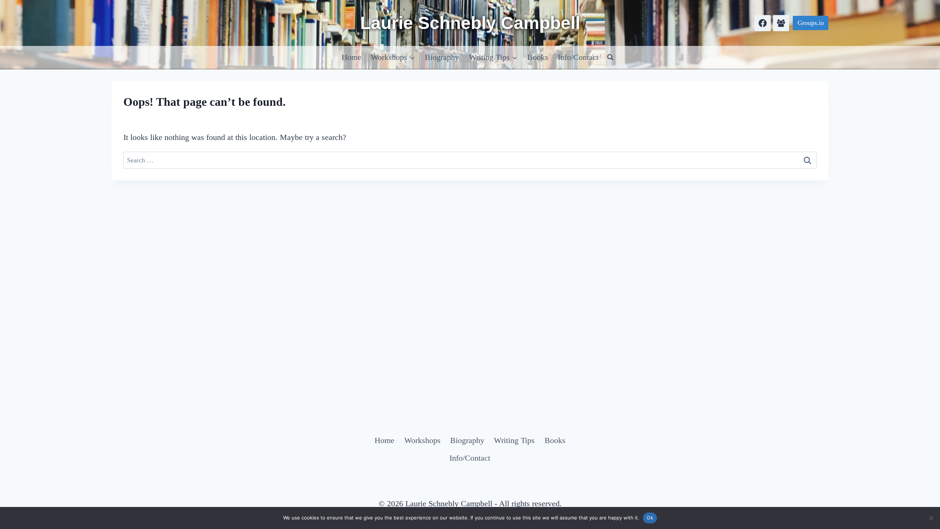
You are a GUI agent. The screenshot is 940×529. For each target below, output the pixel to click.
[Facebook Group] (781, 23)
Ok (650, 518)
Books (537, 57)
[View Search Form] (610, 57)
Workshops (422, 440)
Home (351, 57)
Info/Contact (578, 57)
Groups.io (811, 22)
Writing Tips (514, 440)
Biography (442, 57)
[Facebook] (763, 23)
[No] (930, 518)
